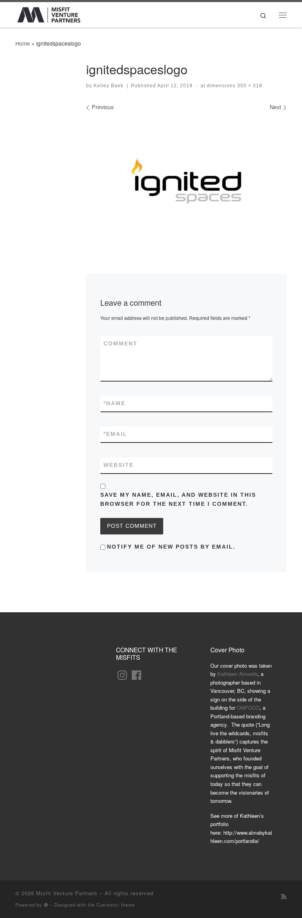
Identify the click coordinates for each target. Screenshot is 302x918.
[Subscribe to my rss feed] (284, 896)
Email (115, 434)
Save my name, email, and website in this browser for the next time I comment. (178, 499)
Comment (120, 343)
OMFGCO (248, 707)
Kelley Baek (108, 85)
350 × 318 (249, 85)
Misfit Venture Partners (67, 893)
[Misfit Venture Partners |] (48, 13)
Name (114, 403)
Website (118, 465)
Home (22, 43)
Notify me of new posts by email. (171, 546)
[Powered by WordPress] (46, 905)
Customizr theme (115, 904)
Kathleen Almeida (237, 673)
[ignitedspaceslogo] (186, 180)
